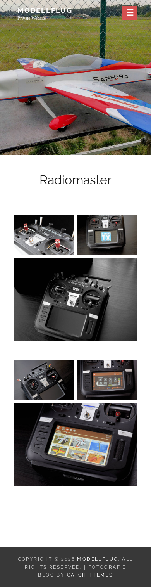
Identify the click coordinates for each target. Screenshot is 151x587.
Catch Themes (90, 575)
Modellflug (44, 10)
